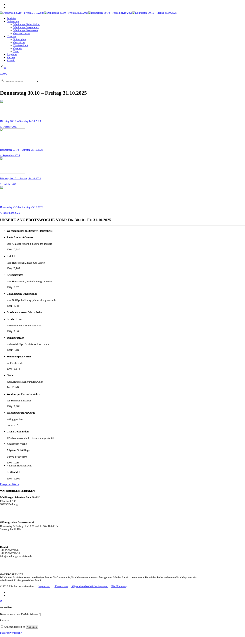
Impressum (44, 586)
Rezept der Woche (9, 484)
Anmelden (32, 627)
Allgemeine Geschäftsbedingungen (89, 586)
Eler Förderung (119, 586)
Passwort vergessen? (11, 632)
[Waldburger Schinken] (88, 12)
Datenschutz (61, 586)
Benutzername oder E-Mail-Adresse (20, 614)
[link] (37, 81)
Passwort (6, 620)
